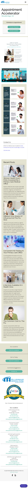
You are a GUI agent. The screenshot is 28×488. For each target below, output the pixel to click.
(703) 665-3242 (14, 461)
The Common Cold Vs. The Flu (13, 322)
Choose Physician (14, 27)
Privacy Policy (12, 472)
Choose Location (14, 30)
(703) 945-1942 (6, 150)
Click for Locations (14, 350)
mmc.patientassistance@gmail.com (14, 419)
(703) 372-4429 (14, 425)
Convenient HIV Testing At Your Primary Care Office (13, 252)
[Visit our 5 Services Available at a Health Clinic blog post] (14, 283)
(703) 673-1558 (14, 448)
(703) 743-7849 (14, 437)
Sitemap (16, 472)
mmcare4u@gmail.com (14, 417)
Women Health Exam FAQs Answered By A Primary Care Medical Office (11, 181)
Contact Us (14, 371)
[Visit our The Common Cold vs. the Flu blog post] (14, 319)
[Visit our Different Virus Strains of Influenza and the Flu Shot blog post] (14, 214)
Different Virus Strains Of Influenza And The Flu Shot (12, 218)
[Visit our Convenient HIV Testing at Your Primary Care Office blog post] (14, 249)
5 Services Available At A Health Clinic (12, 286)
